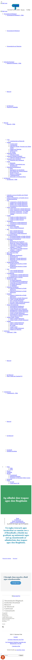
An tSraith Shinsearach (15, 284)
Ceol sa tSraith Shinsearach (16, 272)
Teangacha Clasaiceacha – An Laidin (19, 211)
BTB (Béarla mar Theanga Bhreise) (18, 171)
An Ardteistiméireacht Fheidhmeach (19, 281)
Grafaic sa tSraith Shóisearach (17, 313)
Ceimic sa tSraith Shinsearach (17, 299)
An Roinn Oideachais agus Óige (16, 639)
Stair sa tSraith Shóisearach (16, 230)
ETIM (8, 161)
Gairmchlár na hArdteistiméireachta (18, 283)
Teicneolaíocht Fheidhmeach (17, 306)
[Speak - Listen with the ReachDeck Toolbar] (3, 657)
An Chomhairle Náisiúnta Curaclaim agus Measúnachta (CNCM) (15, 643)
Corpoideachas (13, 145)
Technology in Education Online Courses (20, 477)
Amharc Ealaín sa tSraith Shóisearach (19, 320)
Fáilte (11, 468)
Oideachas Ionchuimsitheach (14, 167)
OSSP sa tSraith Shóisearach (17, 328)
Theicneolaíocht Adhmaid (16, 315)
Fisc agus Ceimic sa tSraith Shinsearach (19, 302)
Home (17, 518)
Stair (8, 229)
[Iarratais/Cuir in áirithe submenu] (20, 9)
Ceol (8, 269)
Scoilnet (16, 637)
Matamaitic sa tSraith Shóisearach (18, 258)
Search (21, 655)
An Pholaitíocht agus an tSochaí (15, 277)
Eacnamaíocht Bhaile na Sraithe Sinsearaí (20, 237)
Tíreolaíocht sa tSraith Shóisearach (18, 222)
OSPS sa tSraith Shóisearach (17, 322)
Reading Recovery (14, 172)
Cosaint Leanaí (13, 143)
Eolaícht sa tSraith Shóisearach (17, 303)
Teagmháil (9, 472)
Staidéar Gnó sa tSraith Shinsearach (18, 204)
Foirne (8, 480)
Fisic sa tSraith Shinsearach (16, 300)
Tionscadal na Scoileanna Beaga (18, 176)
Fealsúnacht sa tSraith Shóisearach (18, 233)
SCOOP (12, 482)
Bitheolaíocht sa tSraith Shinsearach (18, 298)
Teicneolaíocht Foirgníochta (17, 307)
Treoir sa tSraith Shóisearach (17, 228)
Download (15, 558)
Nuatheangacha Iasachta (13, 262)
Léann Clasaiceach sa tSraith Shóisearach (20, 208)
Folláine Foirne (13, 150)
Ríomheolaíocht (14, 256)
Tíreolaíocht (10, 221)
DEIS (11, 168)
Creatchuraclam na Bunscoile (17, 141)
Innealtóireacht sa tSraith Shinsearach (19, 311)
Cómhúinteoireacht (14, 175)
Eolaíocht (9, 294)
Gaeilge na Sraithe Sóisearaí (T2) (18, 218)
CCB (8, 139)
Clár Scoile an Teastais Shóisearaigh (19, 244)
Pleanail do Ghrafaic (7, 558)
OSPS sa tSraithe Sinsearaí (16, 324)
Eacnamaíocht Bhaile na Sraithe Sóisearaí (20, 236)
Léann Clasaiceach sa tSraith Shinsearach (20, 210)
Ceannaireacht (7, 391)
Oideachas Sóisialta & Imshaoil (14, 156)
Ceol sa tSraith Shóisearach (16, 270)
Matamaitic (12, 163)
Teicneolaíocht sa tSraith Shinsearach (19, 314)
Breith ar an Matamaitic (15, 174)
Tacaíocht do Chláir (11, 278)
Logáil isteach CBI (14, 483)
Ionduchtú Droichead (9, 62)
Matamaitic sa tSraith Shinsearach (18, 259)
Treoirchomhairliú (11, 225)
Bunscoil (9, 91)
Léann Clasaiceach (11, 207)
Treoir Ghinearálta (14, 226)
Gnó (8, 200)
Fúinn (8, 466)
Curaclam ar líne (16, 646)
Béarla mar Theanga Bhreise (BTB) (18, 243)
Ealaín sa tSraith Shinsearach (17, 318)
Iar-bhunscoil (10, 105)
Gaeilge (9, 215)
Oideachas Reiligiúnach (12, 287)
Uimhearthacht (13, 261)
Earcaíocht (9, 479)
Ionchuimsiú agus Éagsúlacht (17, 170)
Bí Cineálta (12, 152)
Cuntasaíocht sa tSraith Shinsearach (18, 202)
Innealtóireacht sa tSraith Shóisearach (19, 310)
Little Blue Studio (20, 649)
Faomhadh (9, 450)
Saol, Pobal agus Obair (12, 252)
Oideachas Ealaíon (11, 153)
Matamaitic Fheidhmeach (16, 255)
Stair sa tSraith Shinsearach (16, 232)
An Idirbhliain (13, 285)
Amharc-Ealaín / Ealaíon (13, 317)
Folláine (9, 142)
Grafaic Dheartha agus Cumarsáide (18, 309)
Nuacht (8, 471)
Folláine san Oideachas (15, 149)
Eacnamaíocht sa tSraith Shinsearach (19, 206)
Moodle (9, 473)
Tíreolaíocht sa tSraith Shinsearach (18, 223)
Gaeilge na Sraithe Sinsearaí (17, 219)
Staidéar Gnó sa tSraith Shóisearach (18, 203)
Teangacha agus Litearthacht (14, 159)
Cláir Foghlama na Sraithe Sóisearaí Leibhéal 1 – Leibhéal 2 (18, 246)
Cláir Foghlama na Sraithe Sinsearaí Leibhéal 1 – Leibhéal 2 (18, 249)
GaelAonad (6, 331)
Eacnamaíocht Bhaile (12, 234)
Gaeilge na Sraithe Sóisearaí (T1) (18, 217)
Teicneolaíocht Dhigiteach (10, 13)
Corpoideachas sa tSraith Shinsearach (19, 276)
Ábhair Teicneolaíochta (12, 304)
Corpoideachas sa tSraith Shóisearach (19, 274)
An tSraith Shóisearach (15, 280)
